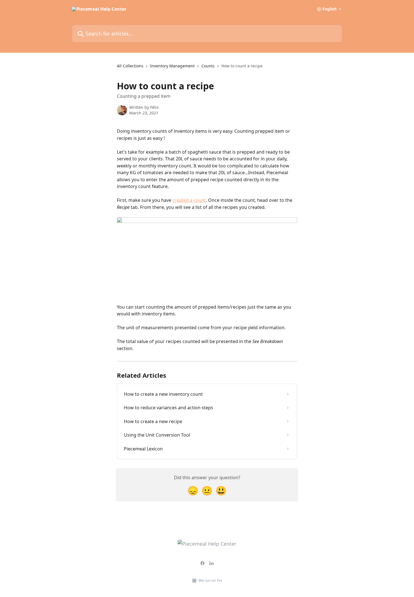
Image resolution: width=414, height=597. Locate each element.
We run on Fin (210, 580)
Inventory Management (172, 65)
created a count (189, 200)
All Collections (130, 65)
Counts (208, 65)
